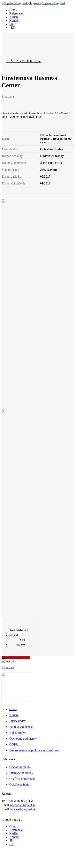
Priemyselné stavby (21, 773)
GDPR (13, 744)
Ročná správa (17, 732)
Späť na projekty (23, 61)
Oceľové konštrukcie (22, 778)
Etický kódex (17, 721)
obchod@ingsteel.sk (22, 805)
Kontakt (14, 20)
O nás (13, 10)
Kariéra (14, 17)
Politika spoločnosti (21, 726)
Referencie (16, 13)
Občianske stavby (20, 767)
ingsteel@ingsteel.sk (22, 809)
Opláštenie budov (20, 784)
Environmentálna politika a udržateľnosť (34, 750)
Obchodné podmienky (23, 738)
